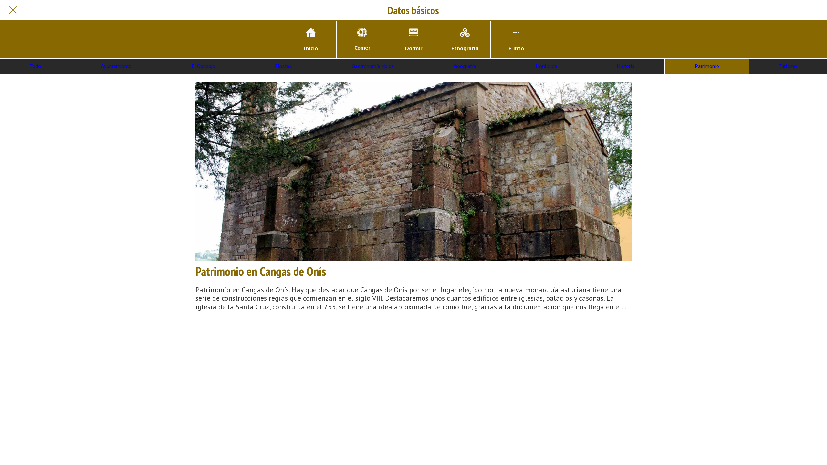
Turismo (788, 66)
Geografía (465, 66)
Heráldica (546, 66)
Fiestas (283, 66)
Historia (625, 66)
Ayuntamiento (116, 66)
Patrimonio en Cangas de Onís (260, 271)
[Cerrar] (13, 10)
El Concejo (203, 66)
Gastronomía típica (373, 66)
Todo (35, 66)
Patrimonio (707, 66)
